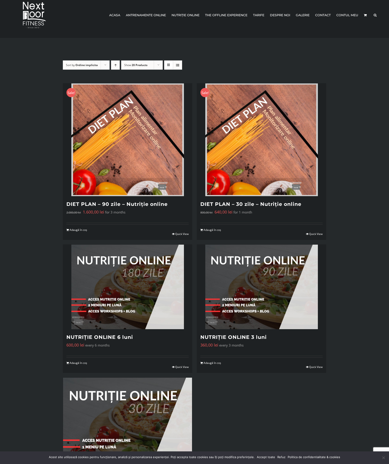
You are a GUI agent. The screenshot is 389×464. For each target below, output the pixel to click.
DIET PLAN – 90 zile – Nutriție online (117, 204)
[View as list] (177, 65)
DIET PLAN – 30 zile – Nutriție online (250, 204)
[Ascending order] (115, 65)
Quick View (182, 234)
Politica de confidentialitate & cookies (314, 457)
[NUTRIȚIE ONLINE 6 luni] (127, 287)
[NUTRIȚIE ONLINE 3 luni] (261, 287)
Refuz (281, 457)
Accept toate (266, 457)
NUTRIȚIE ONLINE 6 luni (99, 337)
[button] (375, 15)
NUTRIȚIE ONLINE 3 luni (233, 337)
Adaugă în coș (78, 230)
